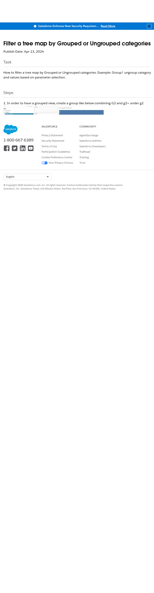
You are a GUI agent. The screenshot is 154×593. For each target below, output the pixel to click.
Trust (82, 162)
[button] (27, 177)
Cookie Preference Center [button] (57, 157)
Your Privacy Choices (61, 162)
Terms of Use (49, 146)
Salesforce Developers (92, 146)
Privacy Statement (52, 135)
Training (84, 157)
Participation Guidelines (56, 151)
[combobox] (27, 177)
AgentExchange (88, 135)
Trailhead (84, 151)
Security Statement (53, 140)
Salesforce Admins (90, 140)
